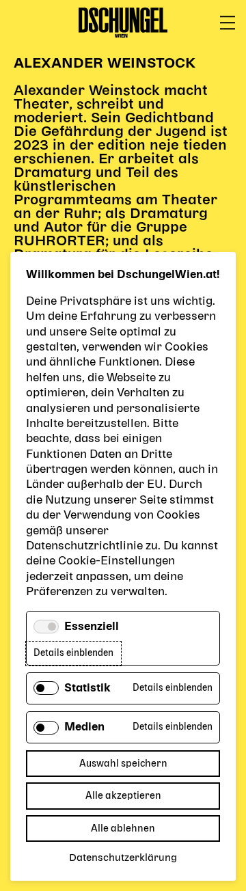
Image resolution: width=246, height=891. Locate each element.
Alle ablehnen (123, 828)
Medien (84, 727)
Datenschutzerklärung (123, 858)
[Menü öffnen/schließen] (227, 23)
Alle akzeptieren (123, 795)
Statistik (87, 689)
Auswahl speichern (123, 763)
